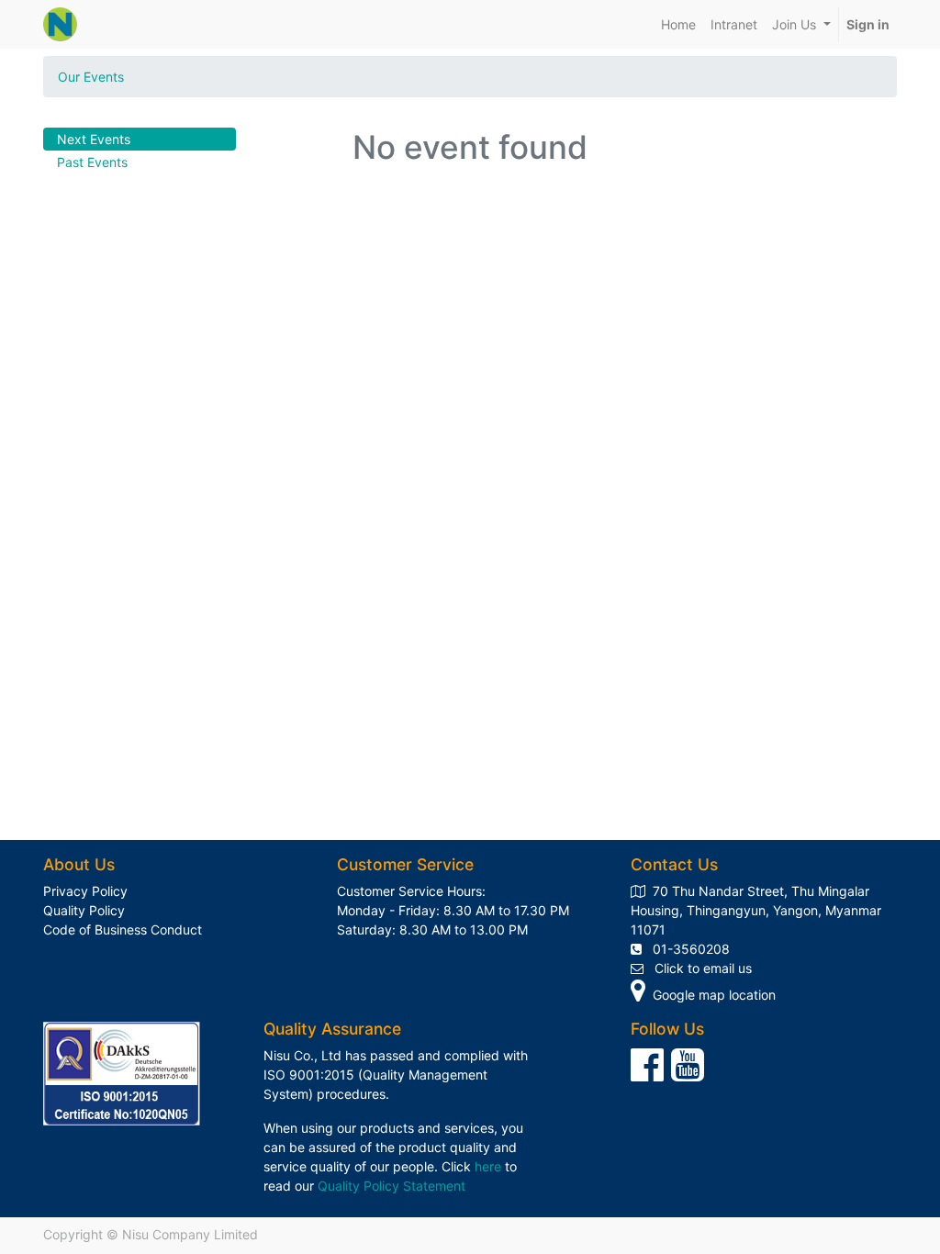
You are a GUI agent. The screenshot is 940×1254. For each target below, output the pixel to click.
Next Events (93, 139)
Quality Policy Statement (391, 1185)
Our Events (91, 76)
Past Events (92, 162)
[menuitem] (678, 24)
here (488, 1166)
